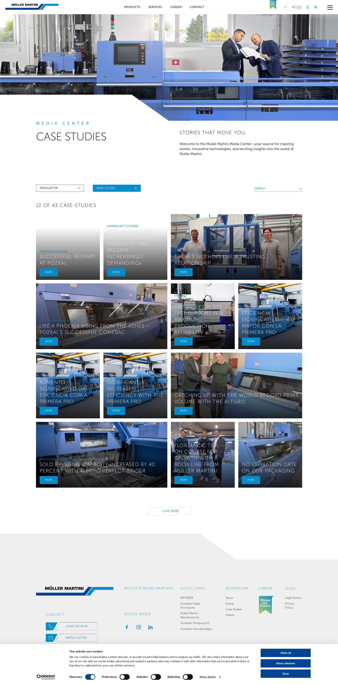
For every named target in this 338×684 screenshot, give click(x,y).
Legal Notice (293, 597)
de (294, 7)
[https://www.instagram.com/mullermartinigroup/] (137, 628)
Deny (285, 673)
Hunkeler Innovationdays (196, 628)
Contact (197, 7)
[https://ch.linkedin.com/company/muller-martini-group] (149, 628)
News (229, 597)
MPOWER (186, 597)
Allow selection (285, 663)
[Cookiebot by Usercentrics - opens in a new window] (45, 677)
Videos (230, 615)
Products (132, 7)
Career (176, 7)
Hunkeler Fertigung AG (195, 623)
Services (155, 7)
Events (230, 603)
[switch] (125, 677)
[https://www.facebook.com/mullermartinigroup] (126, 628)
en (299, 7)
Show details (208, 676)
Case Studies (234, 609)
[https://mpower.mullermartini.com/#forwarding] (307, 7)
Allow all (285, 652)
